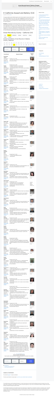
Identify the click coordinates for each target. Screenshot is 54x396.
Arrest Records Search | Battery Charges (28, 5)
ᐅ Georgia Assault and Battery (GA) (9, 366)
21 (22, 353)
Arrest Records (6, 365)
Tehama (9, 37)
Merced (19, 35)
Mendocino (14, 35)
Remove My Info (46, 1)
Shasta (30, 35)
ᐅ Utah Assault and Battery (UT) (8, 367)
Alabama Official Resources (43, 27)
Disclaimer (40, 85)
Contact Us (41, 84)
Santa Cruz (25, 35)
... (15, 353)
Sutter (5, 37)
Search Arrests (30, 49)
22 (23, 353)
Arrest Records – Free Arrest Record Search (35, 1)
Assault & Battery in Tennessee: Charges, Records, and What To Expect (44, 32)
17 (16, 353)
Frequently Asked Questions (43, 88)
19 (19, 353)
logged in (9, 374)
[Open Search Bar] (51, 1)
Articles (40, 54)
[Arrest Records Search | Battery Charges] (15, 5)
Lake (5, 35)
